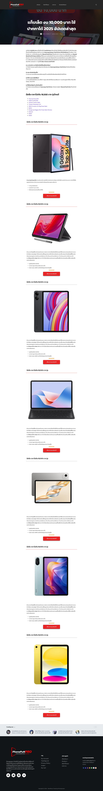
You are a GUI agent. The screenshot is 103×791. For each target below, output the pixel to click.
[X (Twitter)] (13, 775)
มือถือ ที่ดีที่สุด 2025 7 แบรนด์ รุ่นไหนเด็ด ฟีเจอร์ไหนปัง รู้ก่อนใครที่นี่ (42, 732)
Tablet (61, 34)
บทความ (54, 4)
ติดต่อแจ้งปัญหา (62, 4)
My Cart (43, 768)
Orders (43, 765)
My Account (45, 758)
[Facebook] (8, 775)
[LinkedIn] (19, 775)
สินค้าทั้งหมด (46, 4)
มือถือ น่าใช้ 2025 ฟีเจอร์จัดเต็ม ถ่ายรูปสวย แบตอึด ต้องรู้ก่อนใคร (88, 732)
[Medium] (24, 775)
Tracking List (45, 761)
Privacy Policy (45, 763)
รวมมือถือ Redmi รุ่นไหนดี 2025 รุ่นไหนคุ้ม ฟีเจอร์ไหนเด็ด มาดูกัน (65, 732)
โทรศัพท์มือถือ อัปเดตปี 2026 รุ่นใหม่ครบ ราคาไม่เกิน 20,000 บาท (19, 732)
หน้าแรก (38, 4)
